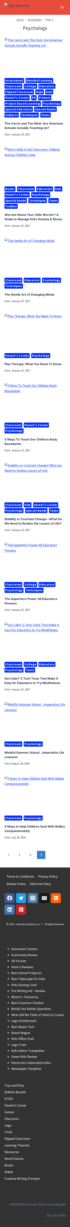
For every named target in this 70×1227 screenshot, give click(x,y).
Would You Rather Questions (31, 1009)
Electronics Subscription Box (31, 1063)
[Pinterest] (21, 910)
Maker (8, 1172)
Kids (49, 92)
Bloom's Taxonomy (24, 997)
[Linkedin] (9, 910)
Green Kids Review (24, 1056)
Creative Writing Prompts (22, 1178)
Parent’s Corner (15, 1105)
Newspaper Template (26, 1068)
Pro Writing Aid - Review (28, 991)
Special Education (18, 109)
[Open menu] (62, 7)
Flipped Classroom (19, 92)
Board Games (14, 1158)
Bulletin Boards (15, 1092)
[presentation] (35, 56)
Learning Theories (17, 1145)
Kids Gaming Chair (24, 985)
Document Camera (24, 949)
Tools (30, 670)
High (39, 92)
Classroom (13, 86)
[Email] (44, 898)
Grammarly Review (24, 955)
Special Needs (45, 109)
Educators (47, 86)
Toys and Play (14, 1085)
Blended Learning (39, 80)
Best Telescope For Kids (28, 979)
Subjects (11, 115)
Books (10, 189)
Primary (45, 97)
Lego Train (18, 1045)
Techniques (29, 115)
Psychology (51, 103)
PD (34, 97)
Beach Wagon (20, 1033)
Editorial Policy (40, 884)
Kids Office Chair (22, 1039)
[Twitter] (21, 898)
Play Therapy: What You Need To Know (33, 364)
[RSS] (56, 898)
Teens (45, 115)
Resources (11, 1152)
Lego (8, 1125)
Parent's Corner (17, 97)
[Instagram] (33, 898)
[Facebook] (9, 898)
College (30, 86)
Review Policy (16, 884)
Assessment (14, 80)
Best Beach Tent (22, 1027)
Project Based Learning (22, 103)
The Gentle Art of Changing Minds (29, 294)
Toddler (11, 206)
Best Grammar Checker (27, 1003)
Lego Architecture (23, 1021)
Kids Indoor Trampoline (27, 1051)
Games (9, 1112)
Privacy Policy (47, 876)
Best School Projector (26, 973)
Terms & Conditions (20, 876)
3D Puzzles (18, 961)
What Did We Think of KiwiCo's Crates (37, 1015)
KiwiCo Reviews (22, 967)
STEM (8, 1099)
